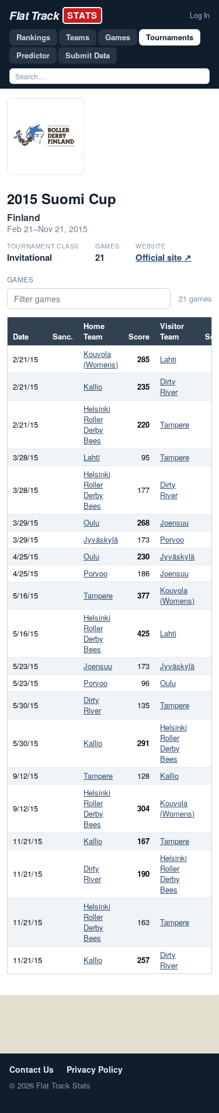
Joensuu (174, 522)
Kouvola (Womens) (101, 359)
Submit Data (87, 55)
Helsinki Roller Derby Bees (97, 424)
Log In (200, 15)
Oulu (91, 522)
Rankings (33, 37)
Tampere (174, 424)
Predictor (33, 55)
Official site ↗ (163, 257)
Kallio (93, 386)
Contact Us (31, 1069)
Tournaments (169, 37)
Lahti (168, 359)
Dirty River (169, 386)
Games (117, 37)
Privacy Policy (95, 1069)
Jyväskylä (101, 539)
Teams (77, 37)
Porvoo (172, 539)
